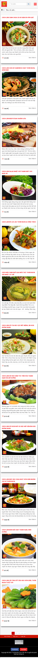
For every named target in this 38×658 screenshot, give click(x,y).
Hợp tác (15, 636)
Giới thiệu (7, 636)
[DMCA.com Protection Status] (19, 644)
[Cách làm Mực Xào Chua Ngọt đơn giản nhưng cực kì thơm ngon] (19, 495)
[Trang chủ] (2, 10)
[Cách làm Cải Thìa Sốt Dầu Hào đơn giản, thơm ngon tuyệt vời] (19, 596)
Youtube (23, 649)
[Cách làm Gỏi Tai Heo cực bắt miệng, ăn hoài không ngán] (19, 341)
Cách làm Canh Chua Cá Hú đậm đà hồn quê (18, 17)
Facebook (15, 649)
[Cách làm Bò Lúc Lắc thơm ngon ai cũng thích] (19, 238)
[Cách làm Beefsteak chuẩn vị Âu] (19, 135)
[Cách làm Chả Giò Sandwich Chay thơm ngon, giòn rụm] (19, 84)
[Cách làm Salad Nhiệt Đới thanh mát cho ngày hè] (19, 187)
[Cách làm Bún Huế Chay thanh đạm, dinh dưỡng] (19, 546)
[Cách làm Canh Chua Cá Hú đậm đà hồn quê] (19, 33)
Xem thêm (32, 57)
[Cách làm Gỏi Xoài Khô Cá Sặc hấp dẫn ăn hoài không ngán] (19, 442)
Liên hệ (23, 636)
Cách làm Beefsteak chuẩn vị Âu (14, 118)
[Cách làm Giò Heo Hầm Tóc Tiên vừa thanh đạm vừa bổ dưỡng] (19, 392)
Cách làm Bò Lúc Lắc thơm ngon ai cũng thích (19, 222)
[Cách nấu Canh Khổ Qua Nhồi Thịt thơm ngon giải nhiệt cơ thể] (19, 288)
